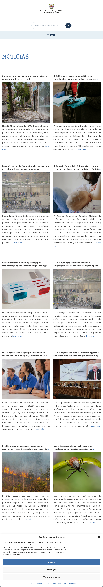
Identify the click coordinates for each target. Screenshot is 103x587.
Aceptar (52, 562)
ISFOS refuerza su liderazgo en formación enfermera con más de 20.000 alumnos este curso (24, 356)
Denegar (51, 569)
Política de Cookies (34, 583)
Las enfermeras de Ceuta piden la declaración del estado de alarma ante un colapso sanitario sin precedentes (25, 169)
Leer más (81, 149)
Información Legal (69, 583)
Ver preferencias (51, 577)
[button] (99, 537)
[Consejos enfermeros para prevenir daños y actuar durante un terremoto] (26, 102)
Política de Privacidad (52, 583)
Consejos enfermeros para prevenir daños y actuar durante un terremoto (24, 77)
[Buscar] (68, 25)
